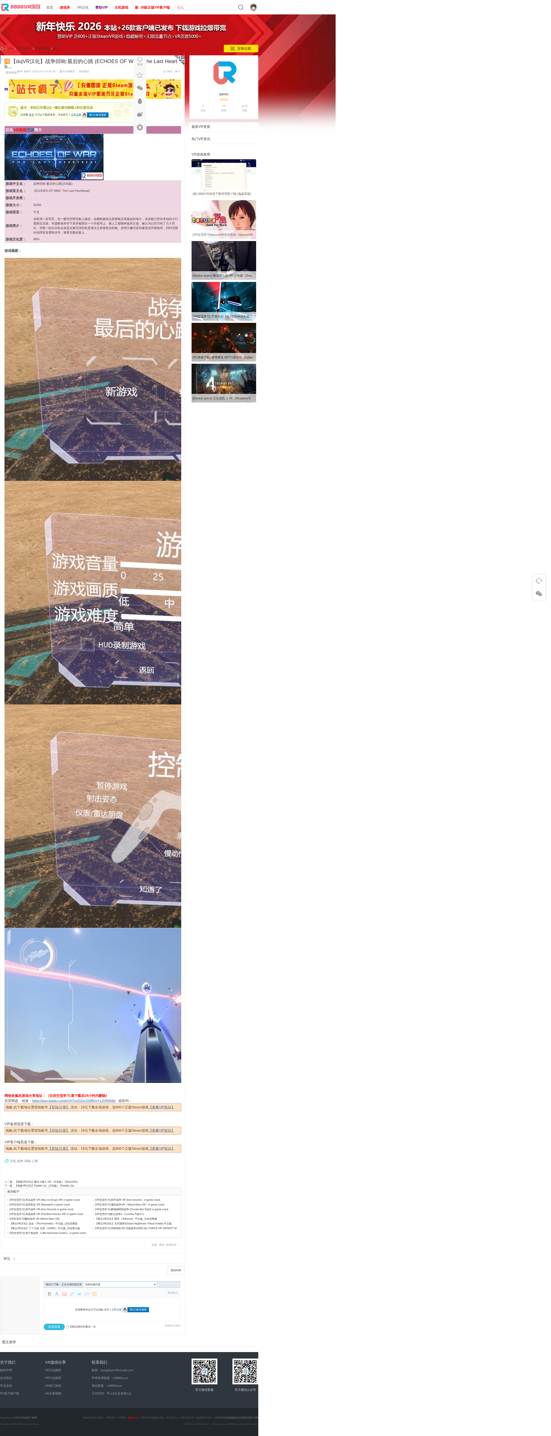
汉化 (13, 1161)
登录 (31, 114)
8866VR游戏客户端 (152, 1417)
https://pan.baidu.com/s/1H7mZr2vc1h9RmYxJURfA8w (74, 1101)
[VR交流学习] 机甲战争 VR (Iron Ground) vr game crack (41, 1209)
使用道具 (171, 1244)
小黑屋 (121, 1417)
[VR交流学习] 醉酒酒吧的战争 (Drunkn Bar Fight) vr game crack (131, 1209)
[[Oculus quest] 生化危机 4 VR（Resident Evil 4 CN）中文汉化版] (224, 401)
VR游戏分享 (55, 1362)
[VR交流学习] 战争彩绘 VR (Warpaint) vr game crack (39, 1204)
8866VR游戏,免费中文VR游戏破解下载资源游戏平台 (1, 48)
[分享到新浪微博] (139, 114)
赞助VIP (101, 7)
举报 (161, 1244)
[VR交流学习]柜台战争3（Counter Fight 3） (120, 1214)
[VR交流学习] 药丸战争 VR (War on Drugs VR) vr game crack (44, 1199)
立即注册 (76, 114)
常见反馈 (6, 1385)
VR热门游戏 (53, 1385)
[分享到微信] (139, 88)
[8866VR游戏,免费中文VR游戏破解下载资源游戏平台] (21, 12)
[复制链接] (11, 72)
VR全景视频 (53, 1393)
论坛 (180, 7)
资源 (30, 130)
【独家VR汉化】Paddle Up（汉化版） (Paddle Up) (44, 1185)
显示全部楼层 (67, 71)
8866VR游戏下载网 (26, 1417)
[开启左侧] (1, 59)
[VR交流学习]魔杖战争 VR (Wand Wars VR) (34, 1218)
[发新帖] (241, 48)
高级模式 (172, 1292)
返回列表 (176, 1270)
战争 (20, 1161)
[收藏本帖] (139, 74)
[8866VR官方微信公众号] (245, 1371)
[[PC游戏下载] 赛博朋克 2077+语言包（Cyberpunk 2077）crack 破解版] (224, 360)
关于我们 (7, 1362)
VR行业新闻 (53, 1378)
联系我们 (99, 1362)
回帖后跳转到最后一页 (83, 1326)
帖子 (56, 48)
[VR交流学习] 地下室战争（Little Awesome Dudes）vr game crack (47, 1233)
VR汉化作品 (43, 48)
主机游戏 (121, 7)
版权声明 (6, 1370)
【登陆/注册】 (59, 1107)
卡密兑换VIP (187, 1417)
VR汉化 (83, 7)
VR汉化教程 (53, 1370)
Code (87, 1294)
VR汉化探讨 (24, 48)
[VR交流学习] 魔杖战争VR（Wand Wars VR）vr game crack (129, 1204)
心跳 (35, 1161)
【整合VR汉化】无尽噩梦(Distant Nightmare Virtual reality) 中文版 (133, 1223)
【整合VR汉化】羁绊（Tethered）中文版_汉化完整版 (126, 1218)
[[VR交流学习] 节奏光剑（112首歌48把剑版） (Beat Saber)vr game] (224, 319)
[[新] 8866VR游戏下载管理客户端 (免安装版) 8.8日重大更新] (224, 197)
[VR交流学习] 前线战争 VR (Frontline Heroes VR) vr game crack (46, 1214)
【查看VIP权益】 (162, 1107)
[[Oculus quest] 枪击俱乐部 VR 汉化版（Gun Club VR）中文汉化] (224, 278)
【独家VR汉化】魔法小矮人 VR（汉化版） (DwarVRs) (46, 1181)
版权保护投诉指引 (93, 1417)
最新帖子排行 (204, 1417)
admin (224, 94)
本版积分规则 (172, 1325)
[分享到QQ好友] (139, 101)
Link (72, 1294)
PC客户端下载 (9, 1393)
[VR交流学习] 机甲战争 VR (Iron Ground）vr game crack (127, 1199)
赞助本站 (133, 1417)
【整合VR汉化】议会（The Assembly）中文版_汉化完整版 (43, 1223)
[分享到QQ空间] (139, 127)
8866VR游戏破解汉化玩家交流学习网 (236, 1417)
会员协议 (6, 1378)
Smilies (94, 1294)
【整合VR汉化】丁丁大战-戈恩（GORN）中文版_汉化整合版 (44, 1228)
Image (64, 1294)
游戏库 (65, 7)
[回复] (139, 61)
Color (57, 1294)
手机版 (111, 1417)
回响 (28, 1161)
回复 (154, 1244)
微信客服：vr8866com (107, 1385)
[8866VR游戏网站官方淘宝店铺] (204, 1371)
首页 (49, 7)
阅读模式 (84, 71)
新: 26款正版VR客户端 (152, 7)
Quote (79, 1294)
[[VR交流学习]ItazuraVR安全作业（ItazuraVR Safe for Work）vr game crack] (224, 238)
